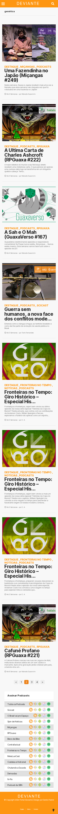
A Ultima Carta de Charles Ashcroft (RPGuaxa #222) (24, 155)
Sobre (28, 809)
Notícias (10, 388)
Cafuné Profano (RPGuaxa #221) (22, 653)
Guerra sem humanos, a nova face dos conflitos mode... (28, 314)
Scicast (42, 305)
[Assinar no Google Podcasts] (35, 704)
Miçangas (27, 66)
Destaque (11, 66)
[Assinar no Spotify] (48, 704)
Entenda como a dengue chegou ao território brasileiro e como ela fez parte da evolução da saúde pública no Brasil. (28, 326)
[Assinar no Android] (39, 704)
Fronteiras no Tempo (35, 385)
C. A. (23, 420)
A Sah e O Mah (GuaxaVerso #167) (25, 234)
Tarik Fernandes (28, 333)
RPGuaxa (43, 146)
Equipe (22, 809)
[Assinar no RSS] (30, 704)
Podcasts (44, 66)
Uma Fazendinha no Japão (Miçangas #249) (26, 75)
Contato (36, 809)
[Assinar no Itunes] (44, 704)
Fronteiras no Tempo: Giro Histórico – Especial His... (28, 396)
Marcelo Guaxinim (29, 94)
